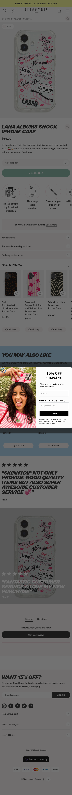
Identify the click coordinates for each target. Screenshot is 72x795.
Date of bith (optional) (52, 400)
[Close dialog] (3, 370)
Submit (54, 413)
